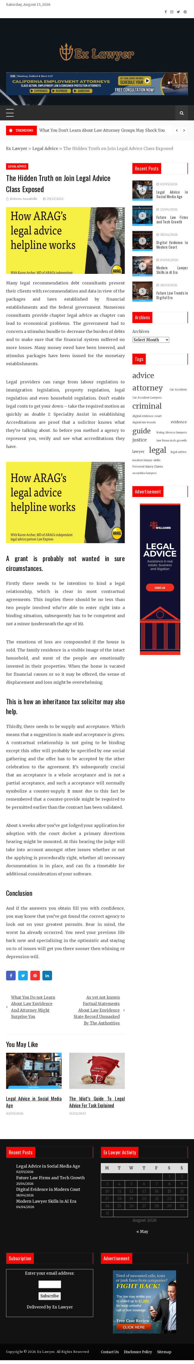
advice (143, 375)
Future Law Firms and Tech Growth (172, 219)
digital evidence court (147, 416)
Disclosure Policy (138, 1352)
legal (157, 450)
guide (141, 431)
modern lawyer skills (146, 460)
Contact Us (110, 1352)
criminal (147, 406)
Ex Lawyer (16, 148)
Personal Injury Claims (147, 466)
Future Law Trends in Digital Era (172, 295)
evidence (179, 422)
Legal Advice (45, 148)
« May (142, 1231)
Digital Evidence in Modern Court (172, 245)
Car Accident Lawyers (147, 397)
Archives (140, 331)
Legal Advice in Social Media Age (172, 194)
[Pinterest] (35, 975)
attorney (147, 387)
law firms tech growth (172, 440)
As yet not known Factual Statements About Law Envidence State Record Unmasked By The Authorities (97, 1010)
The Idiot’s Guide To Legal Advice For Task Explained (97, 1102)
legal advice (179, 452)
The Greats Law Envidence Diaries (136, 130)
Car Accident (178, 389)
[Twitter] (23, 975)
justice (139, 440)
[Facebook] (11, 975)
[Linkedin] (47, 975)
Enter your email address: (50, 1290)
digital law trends (144, 422)
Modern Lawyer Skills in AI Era (172, 270)
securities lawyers (144, 473)
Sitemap (164, 1352)
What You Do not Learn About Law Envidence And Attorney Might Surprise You (33, 1007)
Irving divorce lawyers (171, 432)
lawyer (138, 452)
